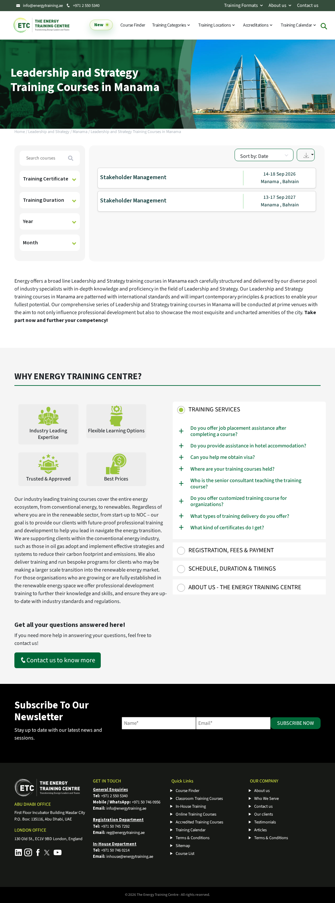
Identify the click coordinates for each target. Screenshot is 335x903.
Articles (260, 830)
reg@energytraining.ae (125, 833)
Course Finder (132, 25)
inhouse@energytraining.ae (129, 856)
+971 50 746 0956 (146, 802)
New (98, 25)
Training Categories (169, 25)
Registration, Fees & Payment (231, 550)
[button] (306, 155)
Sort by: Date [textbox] (254, 156)
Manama (80, 132)
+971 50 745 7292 (115, 826)
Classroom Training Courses (199, 798)
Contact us (307, 5)
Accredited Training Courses (199, 822)
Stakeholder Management (133, 177)
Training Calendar (297, 25)
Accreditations (256, 25)
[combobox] (264, 155)
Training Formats (241, 5)
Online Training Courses (196, 814)
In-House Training (191, 806)
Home (19, 132)
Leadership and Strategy (48, 132)
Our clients (263, 814)
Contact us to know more (60, 660)
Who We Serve (266, 798)
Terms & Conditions (192, 838)
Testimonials (265, 822)
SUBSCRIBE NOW (295, 723)
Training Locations (214, 25)
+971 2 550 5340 (85, 6)
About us (277, 5)
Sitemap (183, 846)
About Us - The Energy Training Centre (244, 587)
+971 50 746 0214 (115, 850)
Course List (185, 853)
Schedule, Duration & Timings (232, 568)
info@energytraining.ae (43, 6)
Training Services (214, 409)
